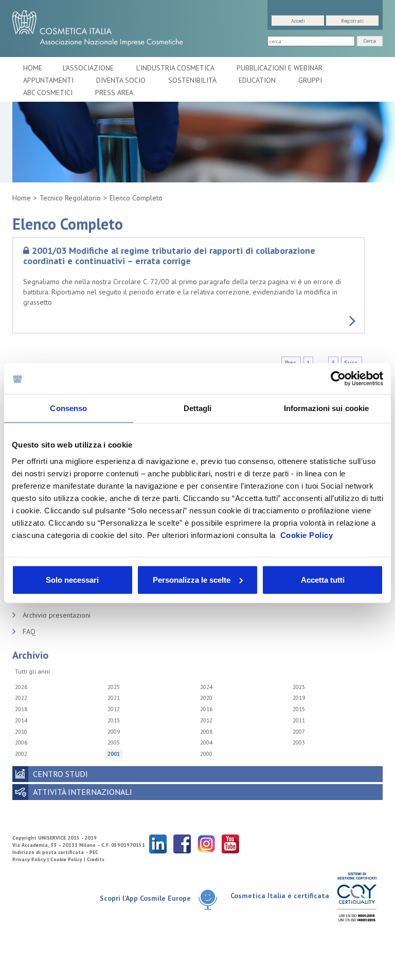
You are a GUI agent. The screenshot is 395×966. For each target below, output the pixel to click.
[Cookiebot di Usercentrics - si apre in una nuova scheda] (338, 378)
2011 (299, 720)
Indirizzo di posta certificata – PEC (55, 852)
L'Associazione (89, 67)
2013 (113, 720)
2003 (299, 742)
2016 (206, 709)
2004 (206, 742)
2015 (299, 709)
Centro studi (60, 774)
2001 (113, 753)
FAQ (29, 631)
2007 (299, 731)
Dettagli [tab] (198, 408)
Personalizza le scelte (191, 579)
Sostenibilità (193, 80)
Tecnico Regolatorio (70, 197)
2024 (206, 687)
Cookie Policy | (68, 859)
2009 (113, 731)
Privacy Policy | (31, 859)
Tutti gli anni (32, 671)
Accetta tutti (323, 579)
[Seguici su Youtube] (230, 843)
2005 (113, 742)
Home (32, 67)
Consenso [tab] (68, 408)
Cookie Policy (306, 534)
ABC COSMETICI (49, 92)
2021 (113, 697)
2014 (21, 720)
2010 (21, 731)
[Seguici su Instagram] (206, 843)
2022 (21, 697)
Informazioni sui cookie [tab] (326, 408)
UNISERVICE (52, 837)
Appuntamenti (49, 80)
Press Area (114, 92)
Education (258, 80)
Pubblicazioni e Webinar (281, 67)
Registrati (352, 20)
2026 (21, 687)
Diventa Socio (122, 80)
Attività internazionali (82, 792)
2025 (113, 687)
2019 (299, 697)
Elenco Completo (136, 197)
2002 (21, 753)
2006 (21, 742)
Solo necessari (72, 579)
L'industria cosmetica (176, 67)
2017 (113, 709)
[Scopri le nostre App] (207, 899)
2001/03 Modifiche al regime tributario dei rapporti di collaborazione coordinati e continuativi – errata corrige (169, 256)
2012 (206, 720)
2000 (206, 753)
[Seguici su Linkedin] (158, 843)
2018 (21, 709)
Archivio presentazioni (57, 615)
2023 (299, 687)
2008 (206, 731)
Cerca (370, 41)
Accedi (298, 20)
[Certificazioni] (357, 896)
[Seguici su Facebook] (182, 843)
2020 (206, 697)
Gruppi (310, 80)
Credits (95, 859)
